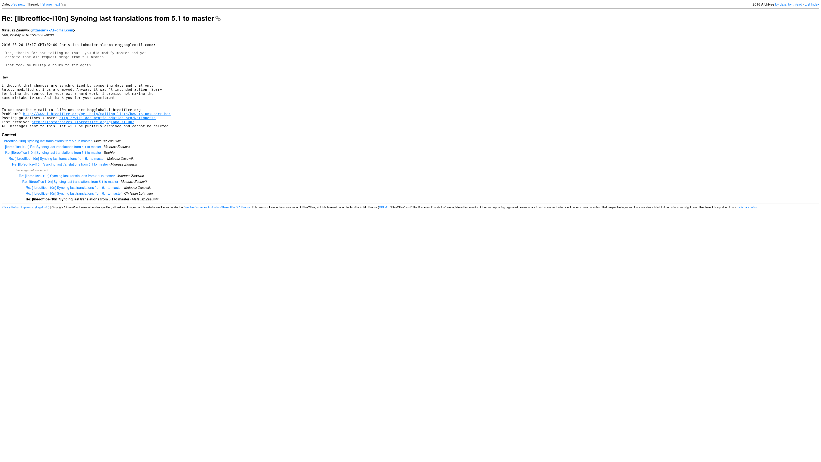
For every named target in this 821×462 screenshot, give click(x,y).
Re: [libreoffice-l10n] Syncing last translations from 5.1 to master (108, 18)
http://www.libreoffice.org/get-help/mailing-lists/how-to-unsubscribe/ (97, 114)
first (42, 4)
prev (14, 4)
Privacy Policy (10, 207)
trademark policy (746, 207)
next (21, 4)
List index (812, 4)
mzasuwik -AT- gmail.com (52, 30)
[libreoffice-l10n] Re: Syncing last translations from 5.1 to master (53, 146)
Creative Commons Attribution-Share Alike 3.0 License (217, 207)
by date (780, 4)
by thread (795, 4)
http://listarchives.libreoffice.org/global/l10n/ (83, 122)
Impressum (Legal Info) (35, 207)
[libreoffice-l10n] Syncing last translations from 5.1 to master (47, 140)
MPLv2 (383, 207)
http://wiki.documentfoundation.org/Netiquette (107, 118)
